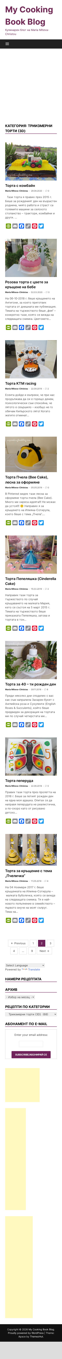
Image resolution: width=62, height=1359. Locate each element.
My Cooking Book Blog (41, 1329)
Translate (34, 969)
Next (44, 951)
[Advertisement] (31, 86)
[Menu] (7, 44)
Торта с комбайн (20, 185)
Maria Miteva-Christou (16, 191)
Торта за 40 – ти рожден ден (30, 684)
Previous (18, 943)
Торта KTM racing (20, 383)
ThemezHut (36, 1336)
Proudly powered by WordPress (26, 1332)
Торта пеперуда (19, 781)
